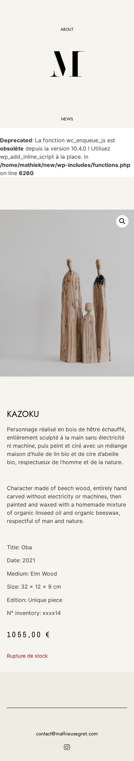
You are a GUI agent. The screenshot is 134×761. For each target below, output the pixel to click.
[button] (122, 221)
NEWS (67, 119)
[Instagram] (67, 747)
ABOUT (67, 29)
